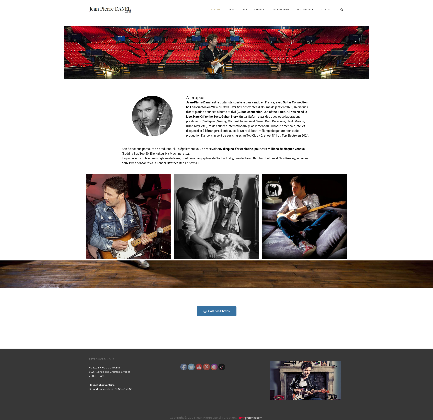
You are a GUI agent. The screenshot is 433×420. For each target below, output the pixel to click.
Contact (327, 9)
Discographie (280, 9)
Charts (259, 9)
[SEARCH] (342, 9)
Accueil (216, 9)
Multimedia (304, 9)
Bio (245, 9)
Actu (232, 9)
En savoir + (192, 163)
